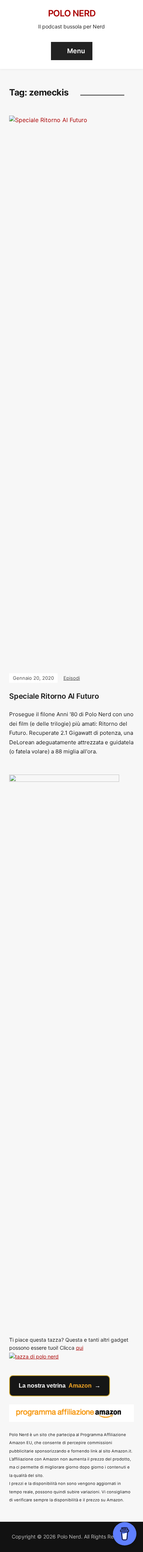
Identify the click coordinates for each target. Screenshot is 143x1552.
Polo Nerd (71, 13)
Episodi (71, 678)
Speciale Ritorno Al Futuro (54, 696)
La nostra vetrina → (59, 1386)
